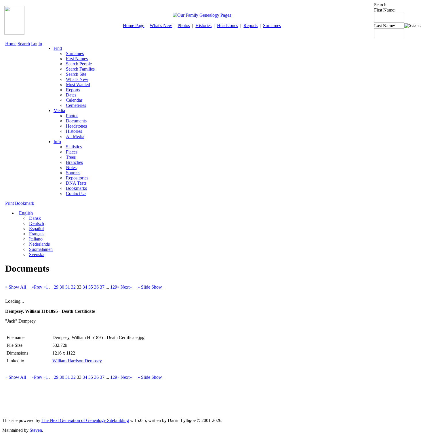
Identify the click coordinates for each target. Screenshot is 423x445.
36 (96, 287)
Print (9, 203)
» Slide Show (150, 287)
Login (36, 43)
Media (59, 110)
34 (85, 287)
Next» (126, 287)
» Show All (15, 287)
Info (57, 141)
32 (73, 287)
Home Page (133, 25)
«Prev (37, 287)
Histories (203, 25)
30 (62, 287)
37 (102, 287)
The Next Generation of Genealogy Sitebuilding (85, 420)
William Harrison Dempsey (77, 360)
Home (10, 43)
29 (56, 287)
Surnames (272, 25)
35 (90, 287)
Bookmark (24, 203)
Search (24, 43)
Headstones (227, 25)
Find (58, 48)
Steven (36, 430)
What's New (161, 25)
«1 (45, 287)
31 (67, 287)
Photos (184, 25)
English (25, 213)
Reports (250, 25)
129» (114, 287)
